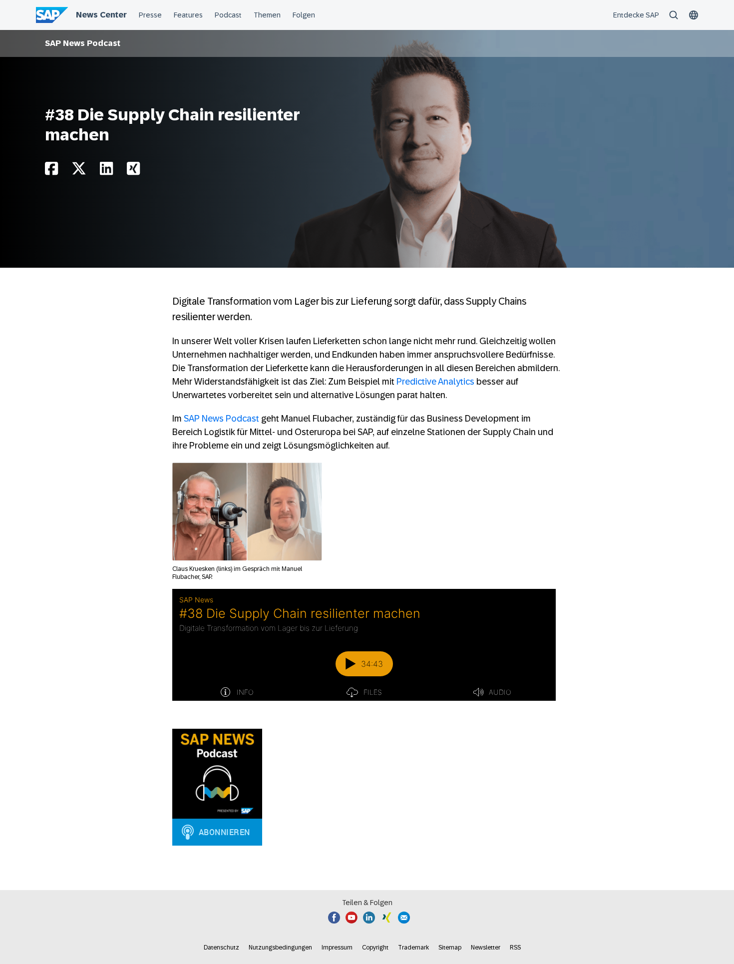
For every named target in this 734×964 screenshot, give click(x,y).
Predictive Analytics (435, 382)
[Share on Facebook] (51, 171)
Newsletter (485, 947)
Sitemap (449, 947)
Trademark (413, 947)
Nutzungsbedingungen (280, 947)
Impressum (337, 947)
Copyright (375, 947)
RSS (515, 947)
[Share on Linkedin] (106, 171)
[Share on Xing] (133, 171)
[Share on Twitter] (78, 171)
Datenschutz (221, 947)
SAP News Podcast (82, 43)
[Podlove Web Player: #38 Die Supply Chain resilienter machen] (364, 645)
